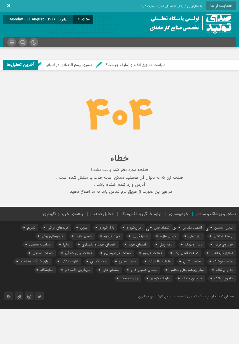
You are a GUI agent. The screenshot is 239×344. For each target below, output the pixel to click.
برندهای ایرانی (58, 227)
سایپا (66, 244)
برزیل (83, 227)
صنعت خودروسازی (117, 253)
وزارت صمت (129, 278)
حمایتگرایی (140, 236)
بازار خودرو (106, 227)
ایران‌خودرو (134, 227)
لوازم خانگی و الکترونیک (140, 214)
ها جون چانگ (192, 278)
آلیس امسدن (223, 227)
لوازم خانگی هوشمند (34, 261)
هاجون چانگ (223, 278)
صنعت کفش (192, 261)
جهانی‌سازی (168, 236)
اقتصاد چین (162, 227)
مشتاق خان (111, 270)
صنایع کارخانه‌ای (222, 253)
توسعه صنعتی (223, 236)
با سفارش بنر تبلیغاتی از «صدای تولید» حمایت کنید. (171, 6)
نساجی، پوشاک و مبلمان (216, 214)
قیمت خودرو (127, 261)
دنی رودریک (193, 244)
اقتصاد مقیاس (192, 227)
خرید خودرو (112, 236)
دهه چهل (166, 244)
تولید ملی (194, 236)
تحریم (31, 227)
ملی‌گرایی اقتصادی (77, 270)
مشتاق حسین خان (144, 270)
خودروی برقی (224, 244)
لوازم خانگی (69, 261)
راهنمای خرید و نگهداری (63, 214)
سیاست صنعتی (40, 244)
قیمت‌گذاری (98, 261)
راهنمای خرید (138, 244)
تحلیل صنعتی (101, 214)
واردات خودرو (160, 278)
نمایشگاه (46, 270)
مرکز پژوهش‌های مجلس (186, 270)
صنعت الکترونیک (186, 253)
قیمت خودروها (174, 228)
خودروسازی (178, 214)
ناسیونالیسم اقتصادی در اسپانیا (73, 65)
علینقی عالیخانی (160, 261)
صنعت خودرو (152, 253)
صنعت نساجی (42, 253)
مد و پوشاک (224, 270)
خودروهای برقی (53, 236)
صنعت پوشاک (223, 261)
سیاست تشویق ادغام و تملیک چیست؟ (139, 65)
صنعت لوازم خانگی (78, 253)
